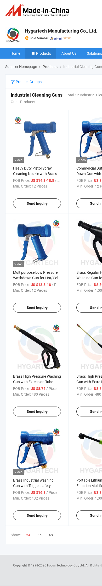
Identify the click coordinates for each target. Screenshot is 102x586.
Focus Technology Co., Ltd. (66, 565)
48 (51, 534)
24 (28, 535)
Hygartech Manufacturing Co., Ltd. (61, 31)
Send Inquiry (37, 203)
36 (39, 534)
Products (43, 53)
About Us (68, 53)
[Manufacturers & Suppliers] (38, 10)
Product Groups (28, 81)
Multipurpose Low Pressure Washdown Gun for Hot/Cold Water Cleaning (36, 278)
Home (15, 53)
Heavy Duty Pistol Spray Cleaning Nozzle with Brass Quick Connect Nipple (35, 174)
